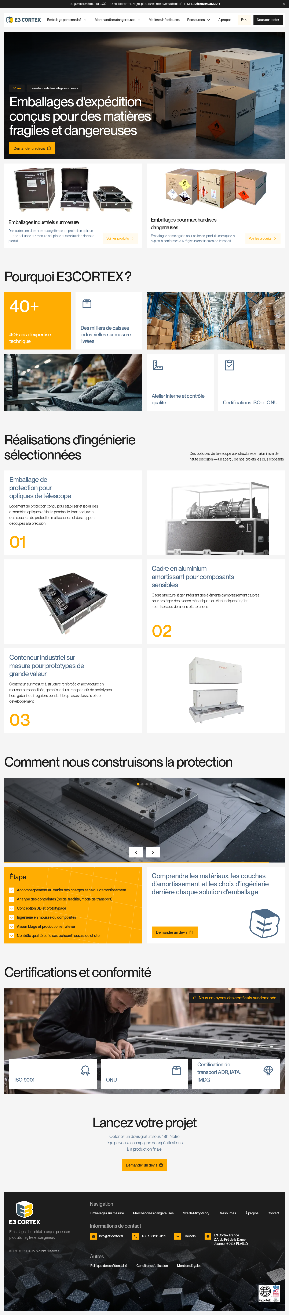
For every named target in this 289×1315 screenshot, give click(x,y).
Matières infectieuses (164, 20)
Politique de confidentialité (108, 1266)
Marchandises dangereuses (115, 20)
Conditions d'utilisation (152, 1266)
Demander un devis (29, 148)
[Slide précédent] (136, 852)
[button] (138, 784)
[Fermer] (283, 3)
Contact (273, 1213)
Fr (242, 20)
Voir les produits (117, 238)
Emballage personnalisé (64, 20)
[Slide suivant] (153, 852)
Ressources (196, 20)
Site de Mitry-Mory (196, 1213)
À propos (224, 20)
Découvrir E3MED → (207, 4)
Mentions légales (189, 1266)
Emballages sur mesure (107, 1213)
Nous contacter (268, 20)
